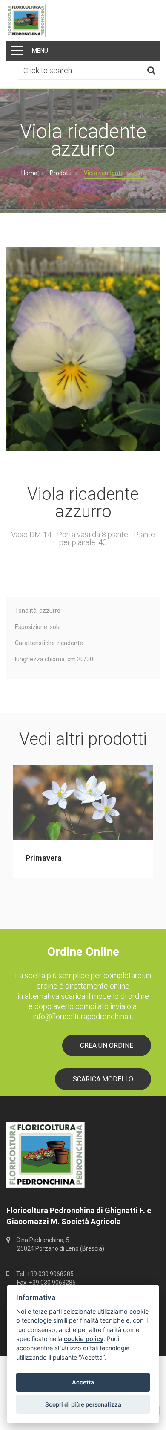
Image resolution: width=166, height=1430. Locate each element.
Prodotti (61, 173)
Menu (40, 50)
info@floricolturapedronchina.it (83, 1016)
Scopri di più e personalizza (83, 1404)
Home (29, 173)
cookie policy (83, 1338)
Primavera (44, 857)
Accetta (83, 1382)
